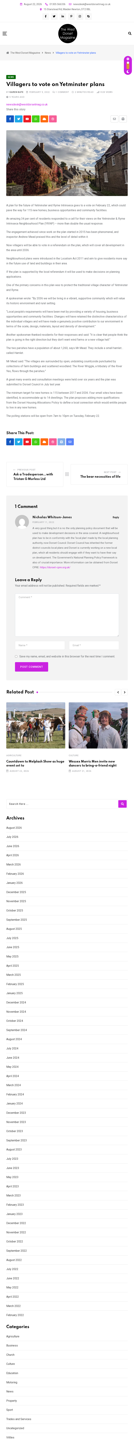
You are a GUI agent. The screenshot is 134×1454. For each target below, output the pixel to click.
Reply (116, 517)
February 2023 (15, 1204)
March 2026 (13, 864)
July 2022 (12, 1269)
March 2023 (13, 1195)
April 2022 (12, 1296)
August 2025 (14, 929)
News (9, 1391)
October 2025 (14, 910)
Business (12, 1345)
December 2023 (16, 1112)
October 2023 (14, 1131)
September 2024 (16, 1030)
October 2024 (14, 1020)
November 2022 (16, 1232)
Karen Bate (16, 92)
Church (10, 1354)
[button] (118, 692)
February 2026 (15, 873)
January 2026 (14, 883)
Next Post (110, 472)
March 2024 (13, 1085)
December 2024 (16, 1002)
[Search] (129, 33)
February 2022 (15, 1315)
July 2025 (12, 938)
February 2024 (15, 1094)
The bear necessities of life (100, 476)
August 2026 (14, 827)
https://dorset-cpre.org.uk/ (55, 567)
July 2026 (12, 837)
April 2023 (12, 1186)
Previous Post (26, 470)
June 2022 (12, 1278)
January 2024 (14, 1103)
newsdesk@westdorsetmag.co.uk (91, 4)
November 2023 (16, 1122)
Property (11, 1400)
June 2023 (12, 1168)
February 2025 (15, 984)
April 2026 (12, 855)
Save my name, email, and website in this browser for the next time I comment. (67, 656)
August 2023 (14, 1149)
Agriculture (14, 755)
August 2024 (14, 1039)
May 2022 (12, 1287)
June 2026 (12, 846)
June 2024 (12, 1057)
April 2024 (12, 1076)
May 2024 (12, 1066)
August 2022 (14, 1260)
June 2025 (12, 947)
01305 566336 (57, 4)
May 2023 (12, 1177)
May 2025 (12, 956)
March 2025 (13, 975)
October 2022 (14, 1241)
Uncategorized (15, 1428)
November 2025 (16, 901)
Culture (74, 755)
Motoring (11, 1382)
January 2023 (14, 1214)
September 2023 (16, 1140)
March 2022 (13, 1306)
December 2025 (16, 892)
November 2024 (16, 1011)
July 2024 (12, 1048)
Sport (9, 1410)
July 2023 (12, 1158)
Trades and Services (18, 1419)
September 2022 (16, 1250)
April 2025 (12, 965)
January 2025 (14, 993)
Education (12, 1373)
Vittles (10, 1437)
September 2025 (16, 919)
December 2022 (16, 1223)
